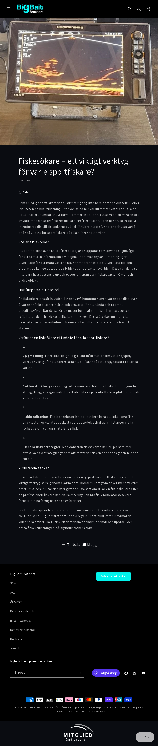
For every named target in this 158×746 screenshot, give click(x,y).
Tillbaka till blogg (82, 544)
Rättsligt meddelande (93, 711)
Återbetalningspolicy (73, 707)
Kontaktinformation (67, 711)
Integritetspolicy (97, 707)
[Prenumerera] (79, 673)
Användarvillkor (118, 707)
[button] (8, 9)
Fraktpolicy (137, 707)
